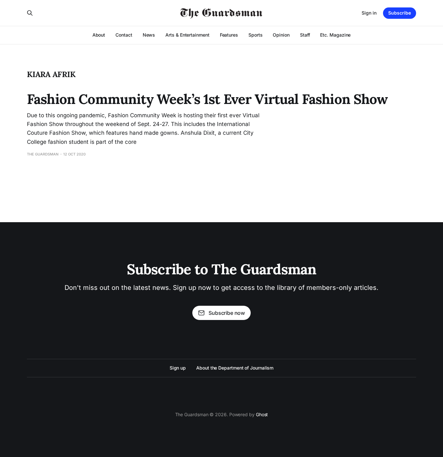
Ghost (262, 414)
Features (229, 35)
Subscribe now (227, 313)
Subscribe (399, 13)
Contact (123, 35)
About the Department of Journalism (234, 368)
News (149, 35)
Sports (255, 35)
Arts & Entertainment (187, 35)
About (98, 35)
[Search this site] (30, 13)
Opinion (281, 35)
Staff (305, 35)
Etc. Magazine (335, 35)
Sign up (178, 368)
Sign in (369, 13)
